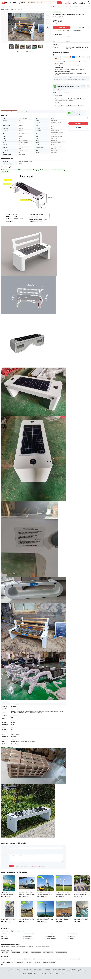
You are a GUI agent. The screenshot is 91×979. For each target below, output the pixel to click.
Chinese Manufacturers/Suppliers (30, 969)
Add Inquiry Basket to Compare (26, 51)
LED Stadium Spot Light (72, 933)
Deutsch (43, 970)
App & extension (73, 6)
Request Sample (77, 30)
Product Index (68, 969)
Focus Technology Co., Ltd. (37, 973)
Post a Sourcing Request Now (38, 866)
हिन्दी (63, 970)
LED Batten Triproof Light (51, 938)
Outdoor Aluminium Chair (7, 962)
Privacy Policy (65, 973)
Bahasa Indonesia (82, 970)
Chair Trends (37, 962)
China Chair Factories (6, 959)
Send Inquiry (62, 27)
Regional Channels (61, 969)
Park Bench (20, 9)
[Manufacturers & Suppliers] (8, 2)
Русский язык (33, 970)
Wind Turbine (4, 933)
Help (66, 6)
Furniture (6, 9)
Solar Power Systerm (50, 933)
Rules (89, 6)
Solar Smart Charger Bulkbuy (49, 962)
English (14, 970)
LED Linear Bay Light (27, 936)
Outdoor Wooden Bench (36, 952)
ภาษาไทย (67, 970)
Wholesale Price (47, 969)
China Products (19, 969)
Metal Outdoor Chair (20, 962)
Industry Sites (54, 969)
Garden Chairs (5, 952)
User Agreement (53, 973)
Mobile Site (74, 969)
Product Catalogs (20, 931)
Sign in (88, 3)
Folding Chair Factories (19, 959)
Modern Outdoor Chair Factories (72, 959)
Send (11, 866)
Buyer (59, 6)
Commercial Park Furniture (61, 952)
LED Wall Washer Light (50, 936)
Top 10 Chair (29, 962)
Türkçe (71, 970)
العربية (52, 970)
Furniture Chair (29, 959)
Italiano (39, 970)
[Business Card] (87, 117)
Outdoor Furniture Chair (40, 959)
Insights (79, 969)
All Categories (6, 6)
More (2, 964)
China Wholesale (40, 969)
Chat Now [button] (81, 27)
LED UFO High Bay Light (28, 938)
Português (23, 970)
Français (28, 970)
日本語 (60, 970)
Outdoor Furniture (13, 9)
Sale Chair (60, 959)
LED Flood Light (4, 936)
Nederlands (48, 970)
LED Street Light (4, 938)
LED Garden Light (71, 936)
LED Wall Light (71, 938)
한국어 (56, 970)
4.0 (73, 114)
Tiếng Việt (76, 970)
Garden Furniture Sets (15, 952)
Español (18, 970)
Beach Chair (25, 952)
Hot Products (12, 969)
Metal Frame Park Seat (48, 952)
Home (2, 9)
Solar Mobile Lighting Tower (29, 933)
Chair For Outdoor (51, 959)
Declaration (59, 973)
